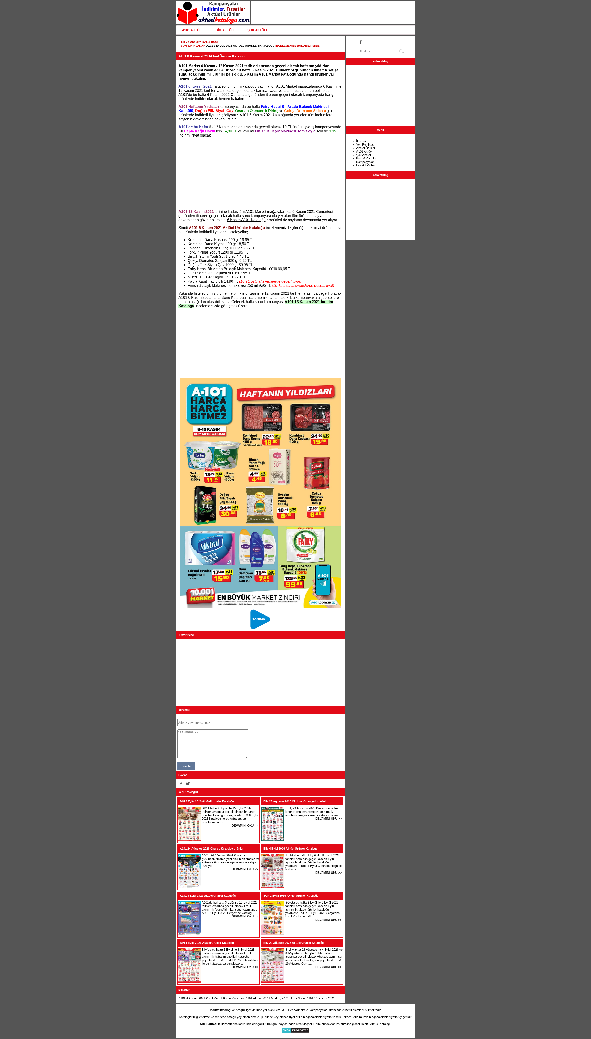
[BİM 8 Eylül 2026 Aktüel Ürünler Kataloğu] (189, 840)
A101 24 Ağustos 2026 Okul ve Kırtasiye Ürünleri (212, 848)
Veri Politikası (365, 144)
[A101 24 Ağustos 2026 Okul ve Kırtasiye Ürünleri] (189, 887)
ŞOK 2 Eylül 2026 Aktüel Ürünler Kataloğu (290, 895)
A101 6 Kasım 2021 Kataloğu (198, 998)
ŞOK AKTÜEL (257, 30)
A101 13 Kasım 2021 (320, 998)
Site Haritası (208, 1024)
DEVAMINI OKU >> (245, 825)
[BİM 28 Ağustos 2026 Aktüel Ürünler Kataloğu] (272, 981)
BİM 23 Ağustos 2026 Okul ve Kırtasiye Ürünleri (294, 801)
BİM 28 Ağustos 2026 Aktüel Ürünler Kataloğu (293, 942)
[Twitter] (187, 783)
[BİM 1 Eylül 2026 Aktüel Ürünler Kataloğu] (189, 981)
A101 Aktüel (253, 998)
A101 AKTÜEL (193, 30)
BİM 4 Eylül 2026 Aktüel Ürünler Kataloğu (290, 848)
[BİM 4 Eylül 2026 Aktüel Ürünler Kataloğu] (272, 887)
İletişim (361, 141)
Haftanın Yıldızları (232, 998)
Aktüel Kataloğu (380, 1024)
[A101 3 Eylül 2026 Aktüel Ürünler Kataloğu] (189, 934)
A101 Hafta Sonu (293, 998)
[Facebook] (180, 783)
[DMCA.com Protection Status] (296, 1032)
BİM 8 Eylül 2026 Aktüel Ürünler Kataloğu (207, 801)
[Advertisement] (260, 173)
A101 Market (271, 998)
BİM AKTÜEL (225, 30)
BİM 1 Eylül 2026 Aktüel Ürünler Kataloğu (207, 942)
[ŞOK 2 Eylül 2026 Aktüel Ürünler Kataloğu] (272, 934)
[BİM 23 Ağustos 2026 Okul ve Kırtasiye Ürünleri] (272, 840)
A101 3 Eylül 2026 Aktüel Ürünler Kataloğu (240, 45)
